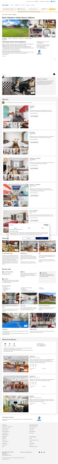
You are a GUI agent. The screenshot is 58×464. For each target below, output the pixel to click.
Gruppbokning (4, 443)
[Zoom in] (54, 59)
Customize (28, 238)
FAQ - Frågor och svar (5, 428)
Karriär (3, 446)
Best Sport (4, 438)
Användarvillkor (4, 433)
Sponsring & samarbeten (33, 446)
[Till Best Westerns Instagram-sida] (42, 452)
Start (3, 14)
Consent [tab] (15, 228)
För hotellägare (31, 443)
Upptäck (30, 441)
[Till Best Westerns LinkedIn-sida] (44, 452)
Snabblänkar (4, 436)
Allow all (42, 238)
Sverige (9, 14)
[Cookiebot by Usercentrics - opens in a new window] (44, 225)
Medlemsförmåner (32, 431)
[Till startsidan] (5, 5)
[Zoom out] (54, 60)
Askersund (14, 14)
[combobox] (9, 9)
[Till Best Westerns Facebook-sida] (39, 452)
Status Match (31, 433)
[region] (29, 67)
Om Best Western (32, 436)
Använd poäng (31, 428)
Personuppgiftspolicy (5, 431)
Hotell (6, 14)
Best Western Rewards (33, 426)
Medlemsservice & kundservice (7, 426)
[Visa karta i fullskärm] (54, 74)
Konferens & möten (5, 441)
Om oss (30, 438)
